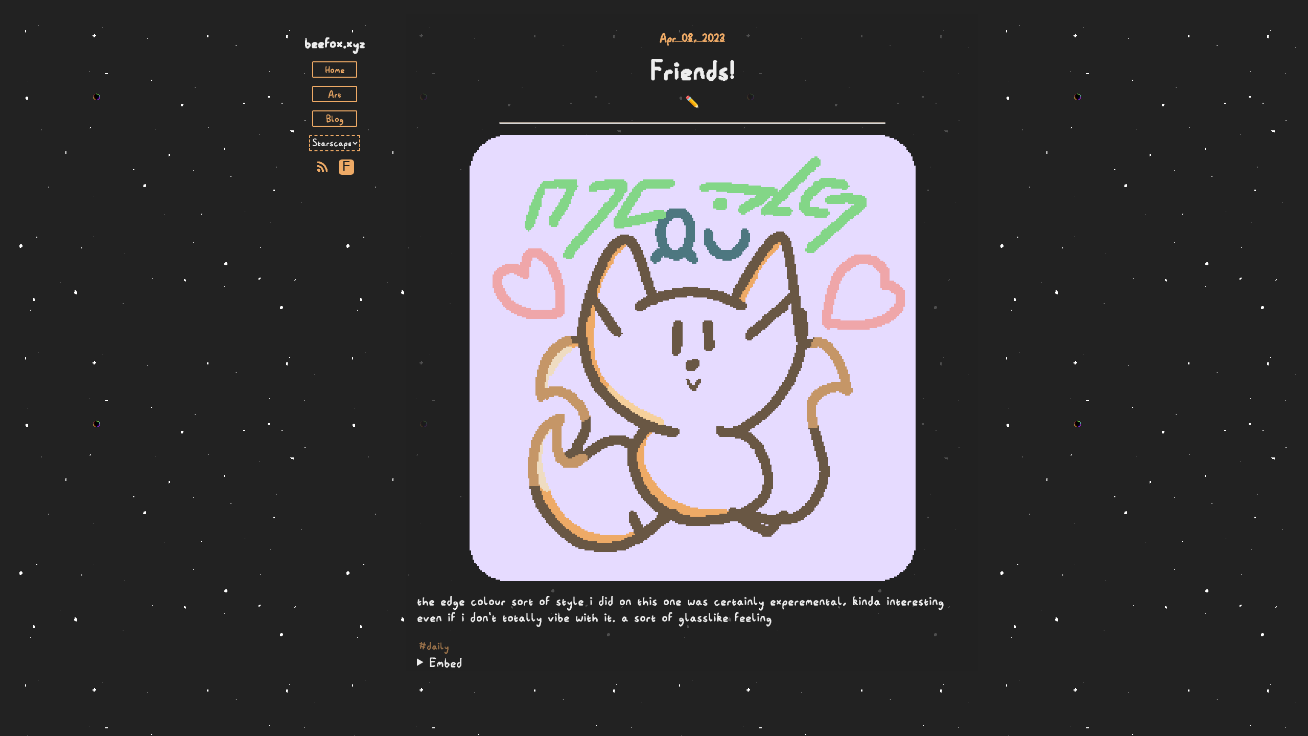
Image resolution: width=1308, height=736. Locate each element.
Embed (445, 662)
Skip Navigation (334, 24)
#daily (434, 646)
